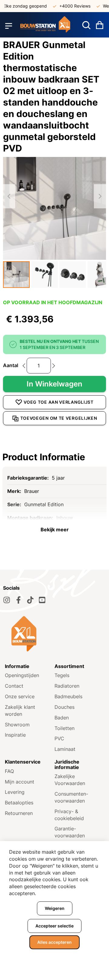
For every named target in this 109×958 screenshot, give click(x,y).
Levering (15, 792)
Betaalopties (19, 803)
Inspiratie (15, 735)
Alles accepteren (54, 942)
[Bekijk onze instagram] (6, 600)
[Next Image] (100, 196)
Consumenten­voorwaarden (71, 797)
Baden (61, 718)
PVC (59, 738)
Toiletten (64, 728)
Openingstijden (22, 675)
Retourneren (19, 813)
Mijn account (19, 782)
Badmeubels (68, 696)
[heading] (54, 457)
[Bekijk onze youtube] (42, 600)
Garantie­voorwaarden (69, 832)
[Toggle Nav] (9, 26)
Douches (64, 707)
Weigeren (54, 908)
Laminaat (64, 749)
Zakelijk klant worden (20, 710)
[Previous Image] (9, 196)
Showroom (17, 725)
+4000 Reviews (71, 5)
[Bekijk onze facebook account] (18, 600)
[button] (16, 274)
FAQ (9, 771)
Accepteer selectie (54, 925)
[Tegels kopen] (45, 25)
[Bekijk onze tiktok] (30, 600)
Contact (14, 686)
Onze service (20, 696)
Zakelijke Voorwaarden (69, 779)
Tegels (61, 675)
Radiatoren (66, 686)
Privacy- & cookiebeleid (69, 814)
